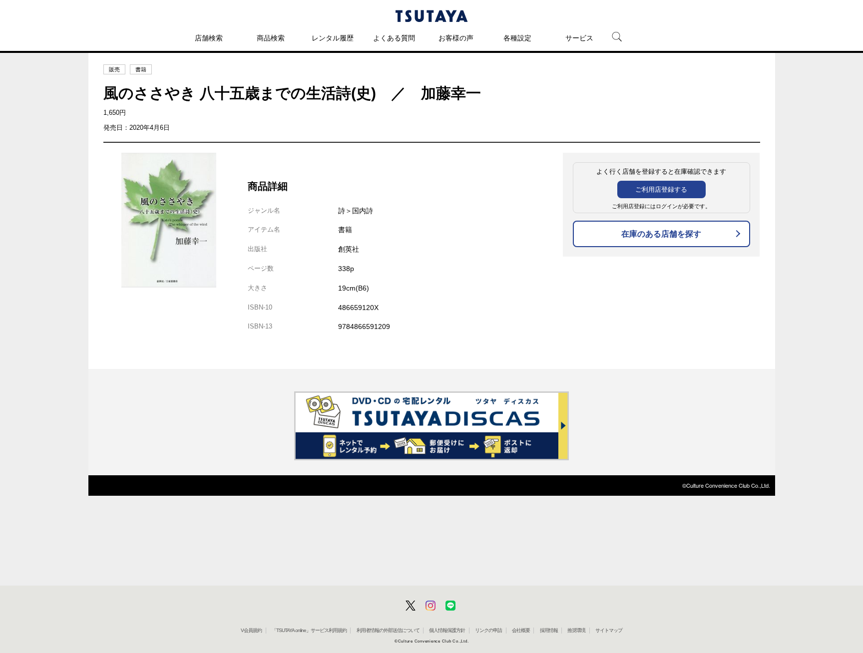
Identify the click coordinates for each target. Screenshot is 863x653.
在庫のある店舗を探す (661, 234)
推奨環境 (576, 630)
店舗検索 (209, 38)
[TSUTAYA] (431, 16)
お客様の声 (455, 38)
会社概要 (521, 630)
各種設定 (517, 38)
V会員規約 (251, 630)
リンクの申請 (488, 630)
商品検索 (271, 38)
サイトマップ (608, 630)
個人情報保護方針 (447, 630)
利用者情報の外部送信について (388, 630)
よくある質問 (394, 38)
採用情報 (549, 630)
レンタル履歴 (333, 38)
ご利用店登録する (661, 189)
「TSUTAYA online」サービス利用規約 (309, 630)
